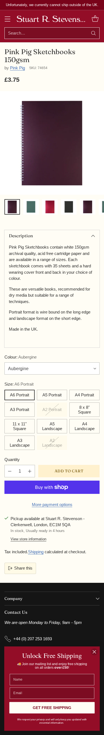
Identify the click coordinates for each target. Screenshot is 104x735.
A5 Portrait (52, 394)
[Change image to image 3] (50, 207)
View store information (28, 539)
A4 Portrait (84, 394)
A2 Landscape (52, 442)
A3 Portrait (19, 409)
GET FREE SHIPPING (52, 708)
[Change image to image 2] (31, 207)
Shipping (36, 551)
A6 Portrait (19, 394)
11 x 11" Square (19, 426)
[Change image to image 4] (69, 207)
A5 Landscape (52, 426)
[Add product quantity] (30, 471)
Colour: (20, 357)
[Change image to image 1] (12, 207)
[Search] (93, 33)
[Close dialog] (94, 651)
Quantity (12, 459)
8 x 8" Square (84, 409)
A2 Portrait (52, 409)
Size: (19, 384)
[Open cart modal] (95, 18)
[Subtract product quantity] (10, 471)
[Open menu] (7, 18)
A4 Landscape (85, 426)
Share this (23, 568)
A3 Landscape (20, 442)
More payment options (52, 504)
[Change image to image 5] (87, 207)
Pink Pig (17, 67)
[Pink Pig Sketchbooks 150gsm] (52, 143)
